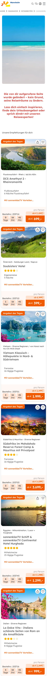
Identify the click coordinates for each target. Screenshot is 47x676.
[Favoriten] (43, 142)
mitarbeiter (27, 11)
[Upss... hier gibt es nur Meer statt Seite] (23, 50)
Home (2, 11)
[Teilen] (37, 142)
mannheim (13, 11)
